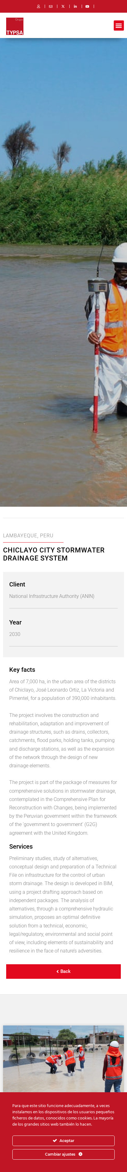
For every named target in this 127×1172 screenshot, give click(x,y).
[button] (119, 25)
